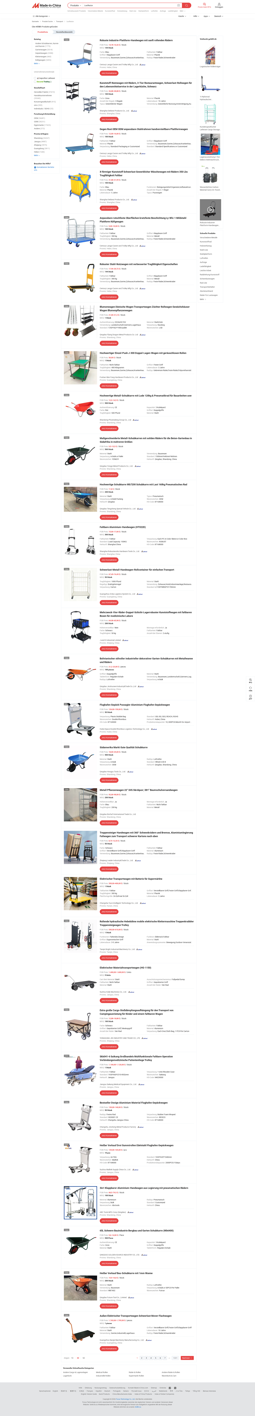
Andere (39, 128)
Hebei (39, 152)
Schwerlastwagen (207, 278)
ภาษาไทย (179, 1391)
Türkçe (187, 1391)
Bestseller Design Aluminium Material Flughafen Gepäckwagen (134, 1102)
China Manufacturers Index (122, 1394)
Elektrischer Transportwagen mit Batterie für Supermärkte (131, 878)
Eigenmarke (42, 125)
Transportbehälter (207, 287)
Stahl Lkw (132, 11)
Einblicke (163, 1388)
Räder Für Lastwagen (209, 295)
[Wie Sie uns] (170, 1388)
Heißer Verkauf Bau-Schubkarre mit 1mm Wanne (126, 1273)
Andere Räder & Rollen (171, 1372)
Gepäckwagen (44, 53)
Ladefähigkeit (173, 11)
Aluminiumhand (206, 291)
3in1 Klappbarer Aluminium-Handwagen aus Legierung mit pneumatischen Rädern (144, 1188)
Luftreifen (154, 11)
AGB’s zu (138, 1407)
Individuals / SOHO (43, 108)
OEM (39, 118)
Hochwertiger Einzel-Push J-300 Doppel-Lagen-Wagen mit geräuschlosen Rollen (143, 353)
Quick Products (104, 1394)
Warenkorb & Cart (169, 1375)
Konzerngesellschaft (45, 101)
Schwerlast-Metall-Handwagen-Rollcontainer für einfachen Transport (137, 569)
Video (67, 40)
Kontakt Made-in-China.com (138, 1388)
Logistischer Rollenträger (210, 66)
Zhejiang (40, 145)
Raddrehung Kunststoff (209, 274)
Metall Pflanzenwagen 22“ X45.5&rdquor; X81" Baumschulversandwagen (139, 790)
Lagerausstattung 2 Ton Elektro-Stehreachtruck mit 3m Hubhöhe (210, 160)
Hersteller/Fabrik (44, 92)
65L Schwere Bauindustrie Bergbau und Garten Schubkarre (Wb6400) (137, 1230)
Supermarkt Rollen (136, 1375)
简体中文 (64, 1391)
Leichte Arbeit (205, 270)
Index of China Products (143, 1394)
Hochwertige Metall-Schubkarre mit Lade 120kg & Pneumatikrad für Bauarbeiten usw (146, 395)
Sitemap (154, 1388)
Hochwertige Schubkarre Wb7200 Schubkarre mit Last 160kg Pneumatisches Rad (143, 484)
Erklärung (88, 1388)
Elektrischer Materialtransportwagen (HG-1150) (125, 967)
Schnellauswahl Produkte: (76, 11)
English (55, 1391)
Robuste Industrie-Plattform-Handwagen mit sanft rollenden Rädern (136, 40)
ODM (39, 121)
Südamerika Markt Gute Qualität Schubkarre (124, 747)
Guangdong (42, 148)
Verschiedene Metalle (95, 11)
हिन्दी (171, 1391)
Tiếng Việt (196, 1391)
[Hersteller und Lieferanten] (46, 5)
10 (72, 1358)
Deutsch (107, 1391)
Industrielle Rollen (103, 1375)
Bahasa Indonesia (209, 1391)
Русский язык (136, 1391)
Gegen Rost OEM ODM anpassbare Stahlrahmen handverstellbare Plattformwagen (144, 129)
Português (116, 1391)
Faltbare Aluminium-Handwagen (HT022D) (123, 527)
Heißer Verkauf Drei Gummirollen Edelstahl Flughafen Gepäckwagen (136, 1145)
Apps (206, 16)
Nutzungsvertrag (101, 1388)
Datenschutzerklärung (117, 1388)
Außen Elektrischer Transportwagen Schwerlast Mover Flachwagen (136, 1315)
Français (90, 1391)
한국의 (146, 1391)
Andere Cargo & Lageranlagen (75, 1372)
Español (99, 1391)
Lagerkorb (67, 1375)
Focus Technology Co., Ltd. (125, 1399)
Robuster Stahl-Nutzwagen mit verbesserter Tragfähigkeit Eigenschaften (139, 264)
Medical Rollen (102, 1372)
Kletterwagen (43, 56)
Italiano (126, 1391)
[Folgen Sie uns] (175, 1388)
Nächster (186, 1358)
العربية (154, 1391)
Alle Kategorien (41, 16)
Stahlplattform (143, 11)
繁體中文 (73, 1391)
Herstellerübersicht (64, 32)
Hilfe (195, 16)
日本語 (81, 1391)
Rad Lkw (203, 283)
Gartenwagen (44, 49)
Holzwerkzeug (122, 11)
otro (38, 105)
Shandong (42, 138)
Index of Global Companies (164, 1394)
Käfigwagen (43, 60)
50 (84, 1358)
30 (78, 1358)
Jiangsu (40, 141)
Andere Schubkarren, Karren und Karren (46, 44)
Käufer (181, 16)
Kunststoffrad (110, 11)
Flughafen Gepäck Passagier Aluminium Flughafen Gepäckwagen (135, 704)
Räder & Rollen (135, 1372)
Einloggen (219, 7)
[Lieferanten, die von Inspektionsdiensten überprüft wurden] (46, 78)
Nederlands (163, 1391)
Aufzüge (163, 11)
